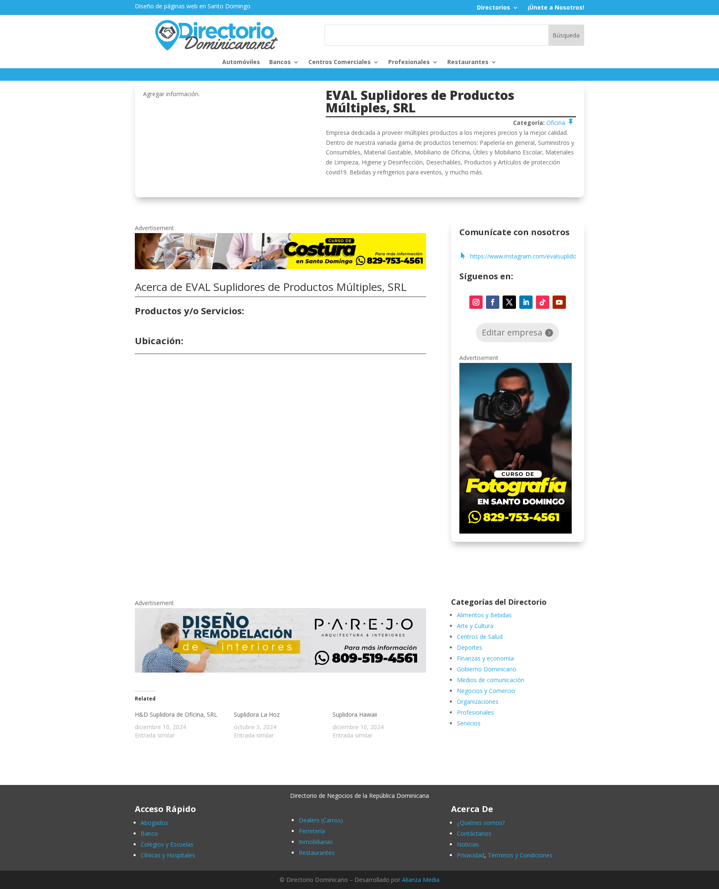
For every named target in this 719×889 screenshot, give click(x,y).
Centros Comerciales (339, 62)
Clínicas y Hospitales (168, 855)
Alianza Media (420, 880)
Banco (149, 833)
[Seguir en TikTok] (542, 302)
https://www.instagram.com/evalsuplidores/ (528, 256)
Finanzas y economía (485, 658)
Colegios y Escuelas (167, 844)
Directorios (493, 8)
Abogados (154, 823)
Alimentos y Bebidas (484, 615)
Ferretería (312, 831)
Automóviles (241, 62)
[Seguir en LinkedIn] (526, 302)
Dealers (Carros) (321, 820)
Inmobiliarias (316, 842)
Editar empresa (512, 332)
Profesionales (409, 62)
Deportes (469, 647)
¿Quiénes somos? (481, 823)
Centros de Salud (480, 637)
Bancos (280, 62)
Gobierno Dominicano (486, 669)
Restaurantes (467, 62)
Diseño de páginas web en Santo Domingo (192, 6)
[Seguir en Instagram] (476, 302)
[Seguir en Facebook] (492, 302)
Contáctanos (474, 833)
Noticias (468, 844)
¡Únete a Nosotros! (556, 8)
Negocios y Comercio (486, 691)
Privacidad (470, 855)
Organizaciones (477, 701)
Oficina (555, 123)
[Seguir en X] (509, 302)
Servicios (469, 723)
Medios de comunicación (490, 680)
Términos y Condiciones (520, 855)
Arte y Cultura (475, 626)
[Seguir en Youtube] (559, 302)
